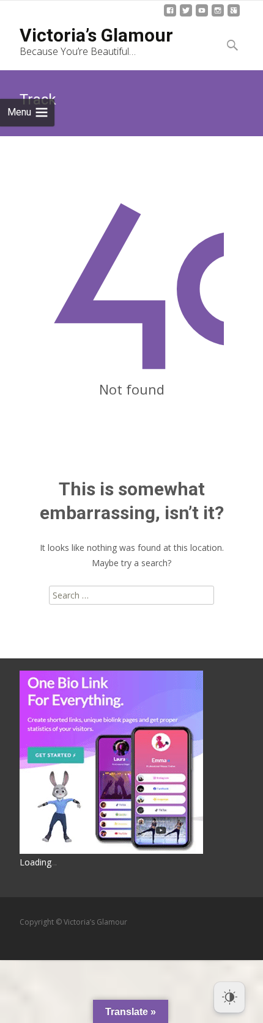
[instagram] (218, 15)
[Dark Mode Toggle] (229, 997)
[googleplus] (234, 15)
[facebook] (170, 15)
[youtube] (202, 15)
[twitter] (186, 15)
